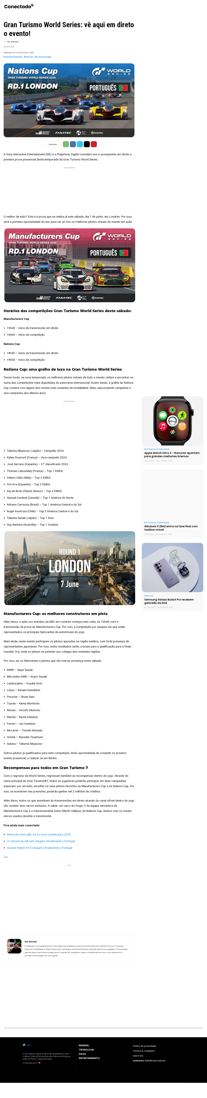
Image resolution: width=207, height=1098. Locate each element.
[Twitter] (80, 144)
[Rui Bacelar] (14, 950)
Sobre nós (138, 1055)
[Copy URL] (87, 144)
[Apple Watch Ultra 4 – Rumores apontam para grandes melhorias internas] (172, 421)
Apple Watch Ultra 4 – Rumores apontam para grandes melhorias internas (172, 454)
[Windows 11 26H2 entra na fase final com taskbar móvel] (172, 494)
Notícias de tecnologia (37, 57)
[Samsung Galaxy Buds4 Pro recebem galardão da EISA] (172, 567)
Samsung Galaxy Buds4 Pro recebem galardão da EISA (169, 601)
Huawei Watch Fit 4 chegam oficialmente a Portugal (39, 848)
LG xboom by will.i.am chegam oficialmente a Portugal (41, 841)
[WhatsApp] (66, 144)
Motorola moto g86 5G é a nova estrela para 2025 (39, 834)
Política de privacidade (144, 1045)
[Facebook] (73, 144)
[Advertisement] (69, 190)
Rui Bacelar (13, 42)
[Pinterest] (94, 144)
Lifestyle (148, 596)
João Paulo (149, 461)
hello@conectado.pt (155, 1060)
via (5, 857)
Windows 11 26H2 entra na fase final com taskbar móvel (171, 528)
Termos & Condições (144, 1050)
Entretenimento (13, 57)
